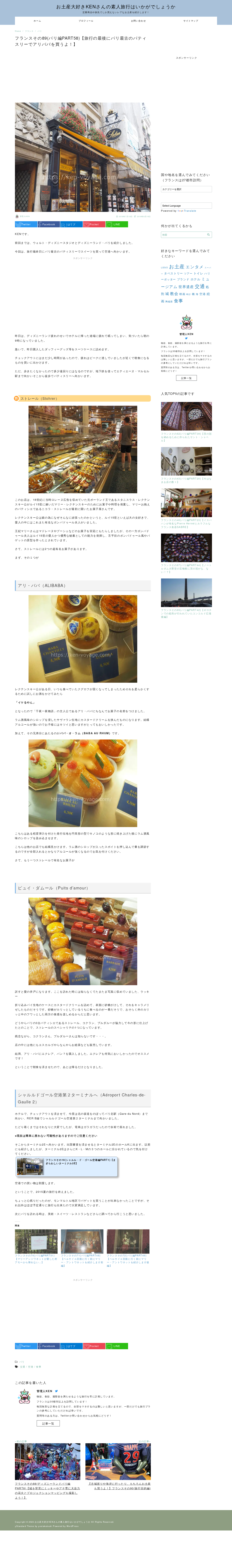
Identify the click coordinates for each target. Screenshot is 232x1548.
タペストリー (173, 273)
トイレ (198, 273)
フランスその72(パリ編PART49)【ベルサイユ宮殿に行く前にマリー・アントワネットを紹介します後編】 (128, 1260)
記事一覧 (48, 1423)
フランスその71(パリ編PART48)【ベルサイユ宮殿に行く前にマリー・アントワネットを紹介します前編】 (82, 1260)
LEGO (164, 267)
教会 (174, 293)
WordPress (73, 1526)
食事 (178, 300)
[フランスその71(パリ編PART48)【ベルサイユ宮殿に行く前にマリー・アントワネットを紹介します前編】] (82, 1241)
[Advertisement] (83, 73)
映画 (182, 294)
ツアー (188, 273)
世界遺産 (186, 286)
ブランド (183, 279)
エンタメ (195, 267)
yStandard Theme (24, 1526)
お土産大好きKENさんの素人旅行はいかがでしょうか (116, 6)
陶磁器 (169, 301)
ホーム (37, 20)
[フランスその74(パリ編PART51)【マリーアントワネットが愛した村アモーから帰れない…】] (36, 1241)
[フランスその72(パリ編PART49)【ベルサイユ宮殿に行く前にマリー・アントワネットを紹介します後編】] (128, 1241)
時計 (188, 294)
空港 (202, 294)
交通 (200, 286)
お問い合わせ (138, 20)
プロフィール (86, 20)
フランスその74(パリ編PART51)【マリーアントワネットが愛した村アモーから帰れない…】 (36, 1259)
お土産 (177, 266)
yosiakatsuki (45, 1526)
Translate (190, 210)
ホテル (196, 279)
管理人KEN (25, 216)
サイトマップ (190, 20)
